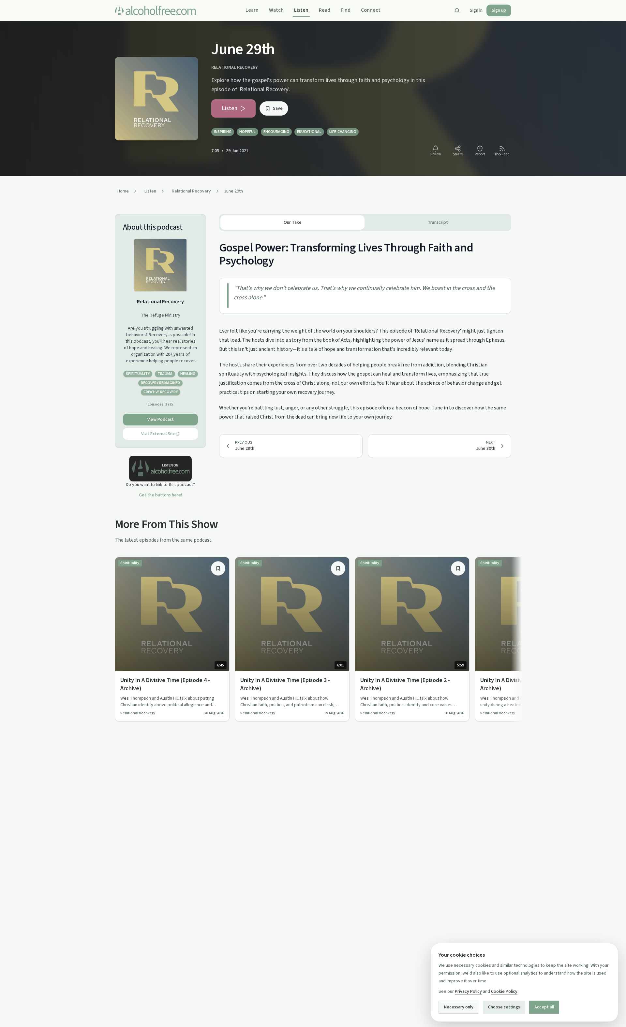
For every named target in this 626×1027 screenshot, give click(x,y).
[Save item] (218, 568)
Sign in (476, 10)
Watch (276, 10)
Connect (370, 10)
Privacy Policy (468, 991)
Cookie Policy (504, 991)
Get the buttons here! (160, 495)
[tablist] (365, 222)
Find (345, 10)
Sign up (499, 10)
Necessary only (458, 1007)
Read (324, 10)
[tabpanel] (365, 326)
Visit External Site (158, 434)
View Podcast (160, 419)
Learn (252, 10)
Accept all (544, 1007)
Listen (301, 10)
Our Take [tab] (293, 222)
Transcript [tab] (438, 222)
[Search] (457, 10)
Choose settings (504, 1007)
